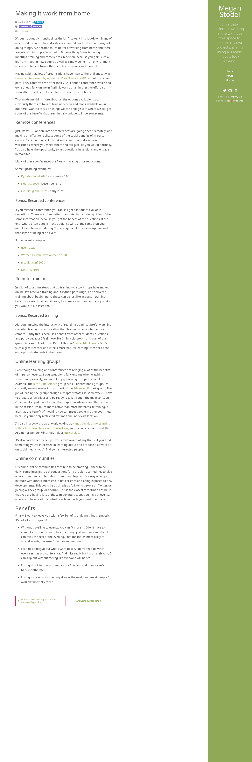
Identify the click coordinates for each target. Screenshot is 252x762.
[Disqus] (63, 642)
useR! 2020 (28, 248)
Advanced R (81, 388)
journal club (71, 433)
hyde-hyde (238, 100)
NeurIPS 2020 (30, 184)
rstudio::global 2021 (34, 191)
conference (25, 26)
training (37, 26)
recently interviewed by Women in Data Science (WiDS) (51, 78)
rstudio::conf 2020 (33, 262)
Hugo (227, 100)
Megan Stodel (230, 11)
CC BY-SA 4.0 (236, 97)
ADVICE (39, 22)
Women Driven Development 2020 (44, 255)
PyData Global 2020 (34, 176)
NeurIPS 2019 (30, 270)
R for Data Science (45, 384)
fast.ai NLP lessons (86, 343)
